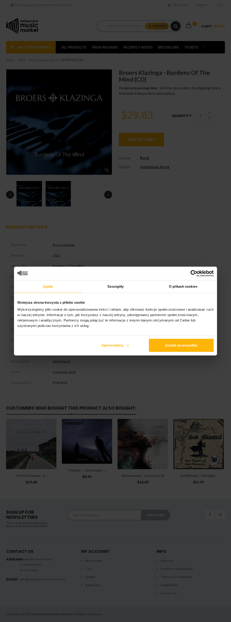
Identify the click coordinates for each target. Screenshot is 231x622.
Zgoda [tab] (48, 286)
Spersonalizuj (112, 345)
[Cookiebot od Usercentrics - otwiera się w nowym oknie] (194, 273)
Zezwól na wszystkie (181, 345)
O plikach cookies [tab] (183, 286)
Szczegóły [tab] (115, 286)
